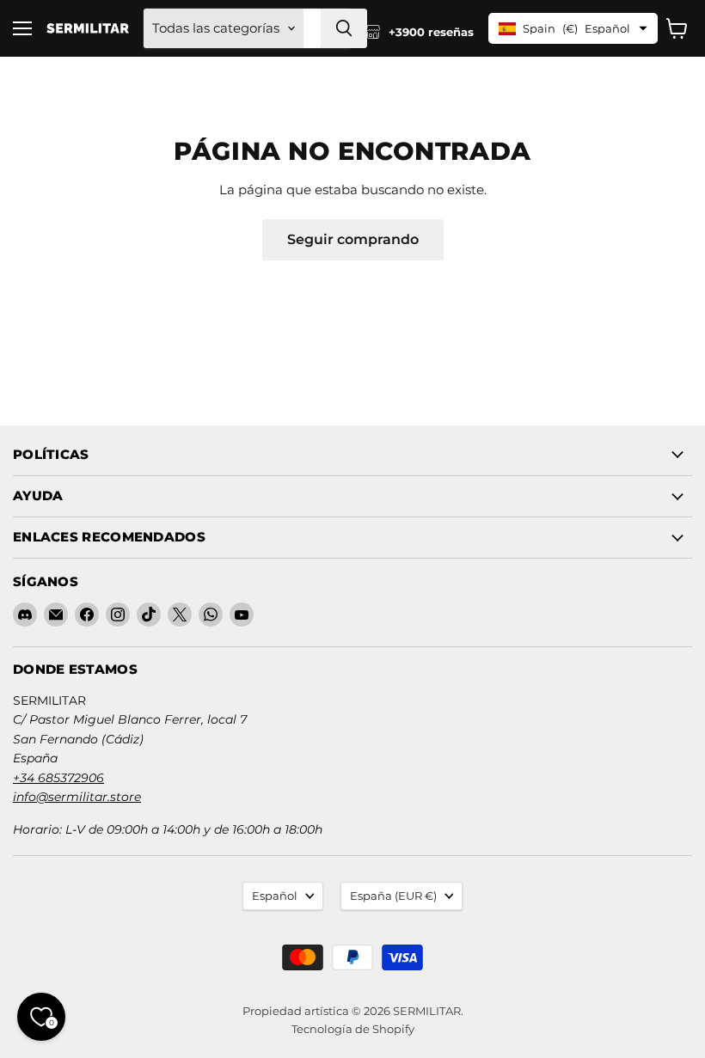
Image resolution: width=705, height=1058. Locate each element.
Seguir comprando (353, 239)
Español (274, 895)
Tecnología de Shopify (352, 1029)
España (393, 895)
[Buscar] (344, 28)
